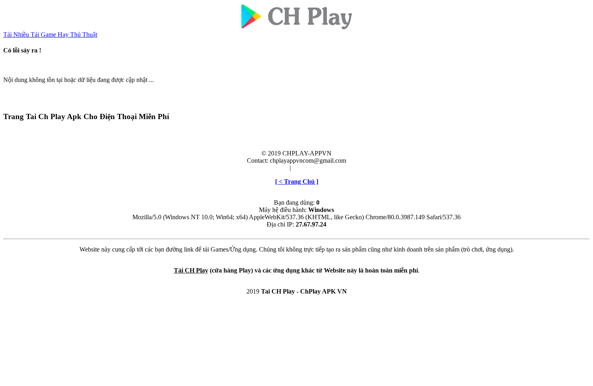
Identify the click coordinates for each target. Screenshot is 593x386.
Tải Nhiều (17, 34)
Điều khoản (273, 167)
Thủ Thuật (83, 34)
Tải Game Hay (50, 34)
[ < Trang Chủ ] (296, 181)
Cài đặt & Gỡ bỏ (313, 167)
